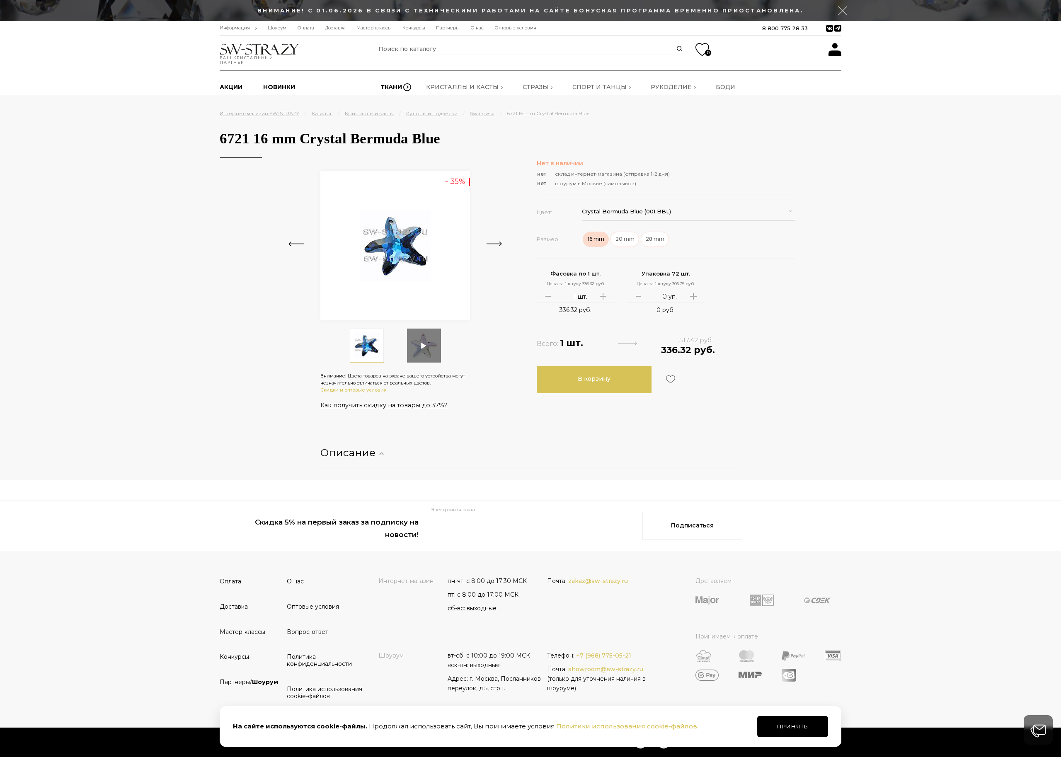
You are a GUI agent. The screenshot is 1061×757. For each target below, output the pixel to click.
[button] (688, 211)
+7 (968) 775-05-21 (603, 655)
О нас (477, 28)
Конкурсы (413, 28)
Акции (231, 87)
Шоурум (277, 28)
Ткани (391, 87)
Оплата (305, 28)
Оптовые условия (515, 28)
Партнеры (448, 28)
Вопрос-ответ (307, 632)
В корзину (594, 378)
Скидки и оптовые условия (353, 390)
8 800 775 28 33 (785, 28)
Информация (235, 28)
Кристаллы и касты (462, 87)
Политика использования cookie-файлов (317, 692)
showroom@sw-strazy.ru (605, 669)
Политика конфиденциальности (317, 660)
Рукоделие (671, 87)
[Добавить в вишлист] (669, 379)
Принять (792, 726)
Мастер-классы (374, 28)
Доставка (335, 28)
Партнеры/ (249, 682)
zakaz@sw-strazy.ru (598, 581)
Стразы (535, 87)
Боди (725, 87)
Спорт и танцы (599, 87)
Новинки (279, 87)
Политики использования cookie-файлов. (627, 726)
